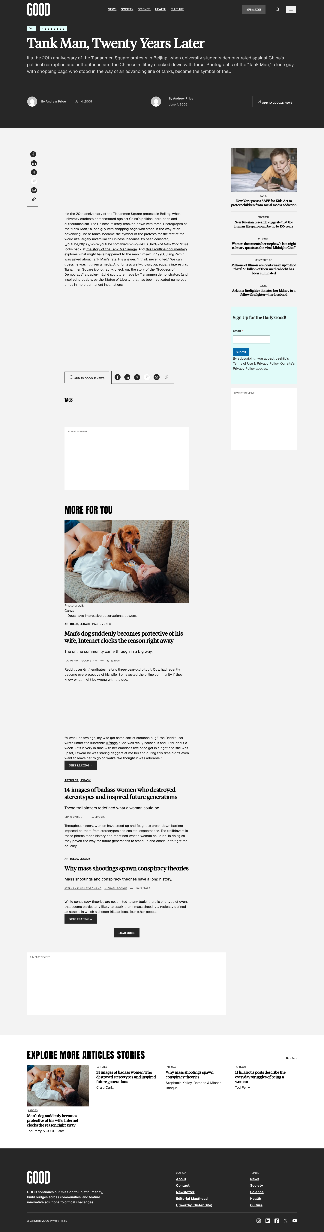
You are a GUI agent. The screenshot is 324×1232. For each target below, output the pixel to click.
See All (291, 1058)
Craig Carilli (73, 816)
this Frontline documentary (166, 249)
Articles (54, 28)
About (181, 1179)
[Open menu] (291, 9)
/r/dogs (112, 743)
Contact (183, 1185)
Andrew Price (56, 101)
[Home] (31, 28)
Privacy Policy (268, 363)
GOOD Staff (90, 660)
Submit (241, 352)
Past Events (101, 624)
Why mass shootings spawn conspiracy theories (126, 868)
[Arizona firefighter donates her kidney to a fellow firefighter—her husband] (264, 289)
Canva (69, 610)
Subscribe (254, 9)
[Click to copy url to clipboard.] (34, 199)
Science (144, 9)
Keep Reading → (81, 765)
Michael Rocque (115, 888)
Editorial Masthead (192, 1198)
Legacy (85, 624)
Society (127, 9)
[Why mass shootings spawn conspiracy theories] (197, 1077)
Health (160, 9)
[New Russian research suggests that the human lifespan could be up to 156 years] (264, 220)
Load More (126, 932)
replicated (162, 279)
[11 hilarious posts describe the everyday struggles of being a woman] (266, 1077)
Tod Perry (71, 660)
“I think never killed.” (153, 259)
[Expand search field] (277, 9)
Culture (177, 9)
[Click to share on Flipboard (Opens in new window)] (34, 181)
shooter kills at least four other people (127, 912)
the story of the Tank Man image (111, 249)
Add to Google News (277, 102)
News (112, 9)
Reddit (171, 738)
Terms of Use (243, 363)
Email (238, 331)
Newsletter (185, 1192)
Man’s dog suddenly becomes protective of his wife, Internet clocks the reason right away (123, 637)
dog (123, 679)
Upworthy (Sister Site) (194, 1205)
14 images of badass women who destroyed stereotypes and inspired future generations (120, 793)
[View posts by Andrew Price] (32, 101)
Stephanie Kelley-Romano (83, 888)
